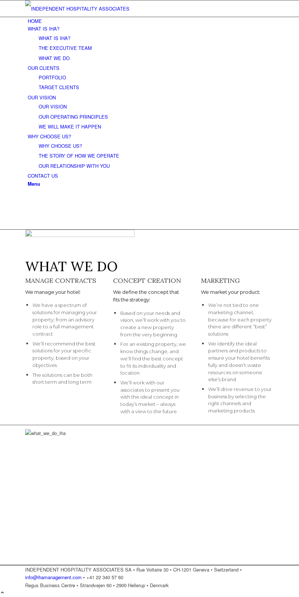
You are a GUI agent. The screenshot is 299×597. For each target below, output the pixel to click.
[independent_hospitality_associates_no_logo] (80, 8)
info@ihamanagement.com (53, 577)
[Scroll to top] (2, 592)
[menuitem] (151, 21)
